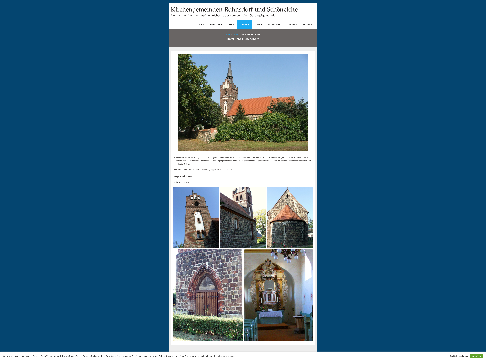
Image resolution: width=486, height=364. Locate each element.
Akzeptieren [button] (476, 356)
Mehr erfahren (227, 356)
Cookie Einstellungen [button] (459, 356)
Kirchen (236, 34)
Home (228, 34)
